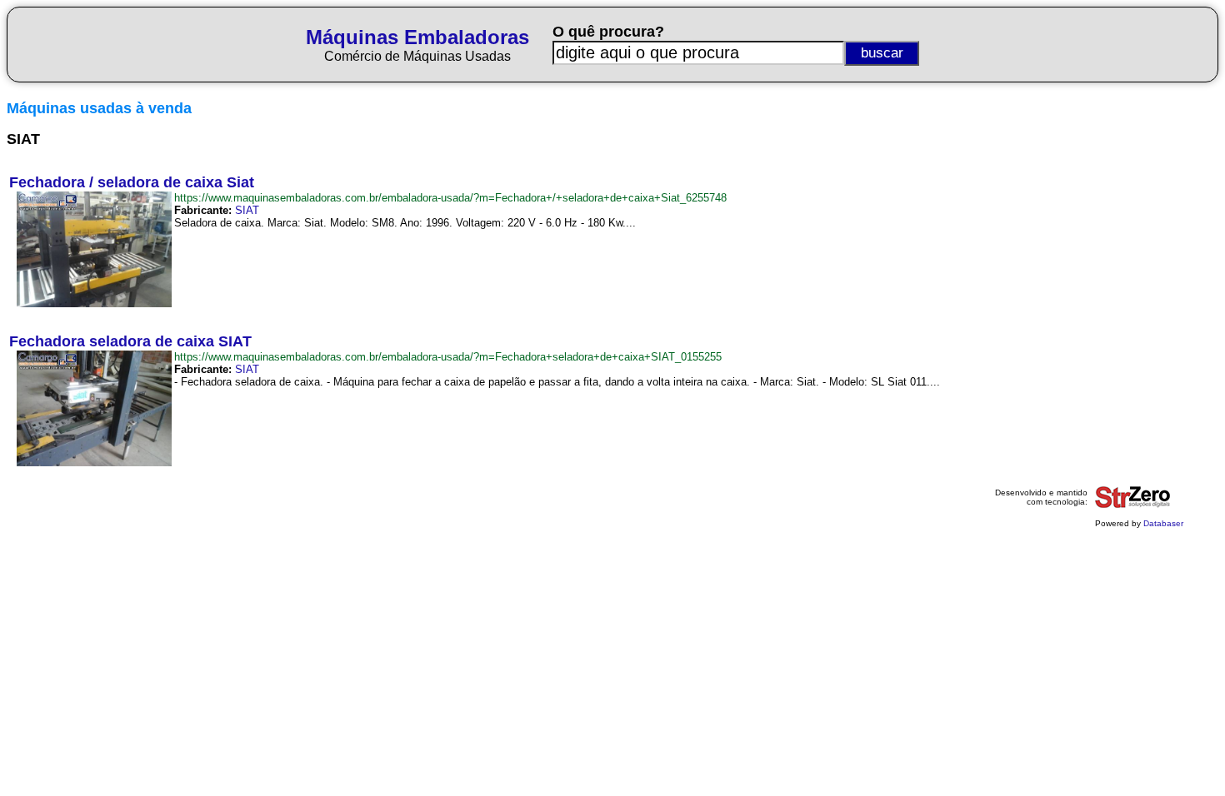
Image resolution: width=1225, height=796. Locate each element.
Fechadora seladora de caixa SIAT (130, 341)
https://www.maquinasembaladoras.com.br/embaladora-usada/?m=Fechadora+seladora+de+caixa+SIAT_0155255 (448, 357)
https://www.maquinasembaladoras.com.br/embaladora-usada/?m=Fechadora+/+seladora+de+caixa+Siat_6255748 (450, 198)
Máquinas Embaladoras (417, 37)
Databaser (1163, 523)
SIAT (247, 210)
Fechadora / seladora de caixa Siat (131, 182)
